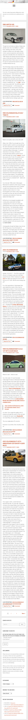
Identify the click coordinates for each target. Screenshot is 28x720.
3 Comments (17, 341)
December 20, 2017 (11, 352)
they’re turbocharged (15, 388)
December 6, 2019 (10, 26)
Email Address (6, 639)
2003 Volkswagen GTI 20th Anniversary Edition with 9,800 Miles (14, 443)
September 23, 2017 (11, 447)
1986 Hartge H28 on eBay (13, 102)
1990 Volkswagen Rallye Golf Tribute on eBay (12, 239)
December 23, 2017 (11, 251)
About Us (13, 703)
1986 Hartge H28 (8, 24)
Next (23, 613)
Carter (17, 26)
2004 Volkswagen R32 (10, 250)
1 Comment (16, 105)
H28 (19, 82)
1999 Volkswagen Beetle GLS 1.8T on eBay (12, 431)
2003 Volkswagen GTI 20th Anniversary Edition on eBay (13, 603)
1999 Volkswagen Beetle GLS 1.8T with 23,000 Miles (13, 350)
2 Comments (17, 433)
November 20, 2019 (11, 116)
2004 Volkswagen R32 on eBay (13, 338)
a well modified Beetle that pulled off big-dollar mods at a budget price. (13, 400)
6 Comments (17, 606)
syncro (19, 155)
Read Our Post (7, 106)
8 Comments (17, 242)
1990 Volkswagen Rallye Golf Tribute (13, 114)
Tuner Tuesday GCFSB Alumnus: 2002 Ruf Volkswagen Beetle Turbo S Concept (14, 407)
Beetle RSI (20, 416)
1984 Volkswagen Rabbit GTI (17, 704)
